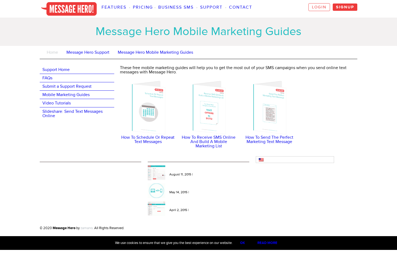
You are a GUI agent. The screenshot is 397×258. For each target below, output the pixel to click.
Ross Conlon (163, 228)
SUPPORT (211, 7)
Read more (267, 243)
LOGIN (319, 7)
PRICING (143, 7)
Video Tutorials (56, 103)
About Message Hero (58, 169)
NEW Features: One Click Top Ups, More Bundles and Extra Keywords (209, 169)
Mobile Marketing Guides (66, 94)
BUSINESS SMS (176, 7)
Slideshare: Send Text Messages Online (72, 113)
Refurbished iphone (138, 228)
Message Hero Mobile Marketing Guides (155, 52)
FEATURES (114, 7)
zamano (86, 228)
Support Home (56, 69)
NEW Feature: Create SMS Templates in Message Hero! (206, 205)
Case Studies (52, 191)
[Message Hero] (69, 9)
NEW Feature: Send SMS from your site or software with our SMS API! (207, 187)
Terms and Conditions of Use (64, 176)
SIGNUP (345, 7)
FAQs (47, 78)
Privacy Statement (56, 184)
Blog (45, 199)
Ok (242, 243)
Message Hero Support (87, 52)
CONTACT (240, 7)
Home (52, 52)
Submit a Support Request (67, 86)
